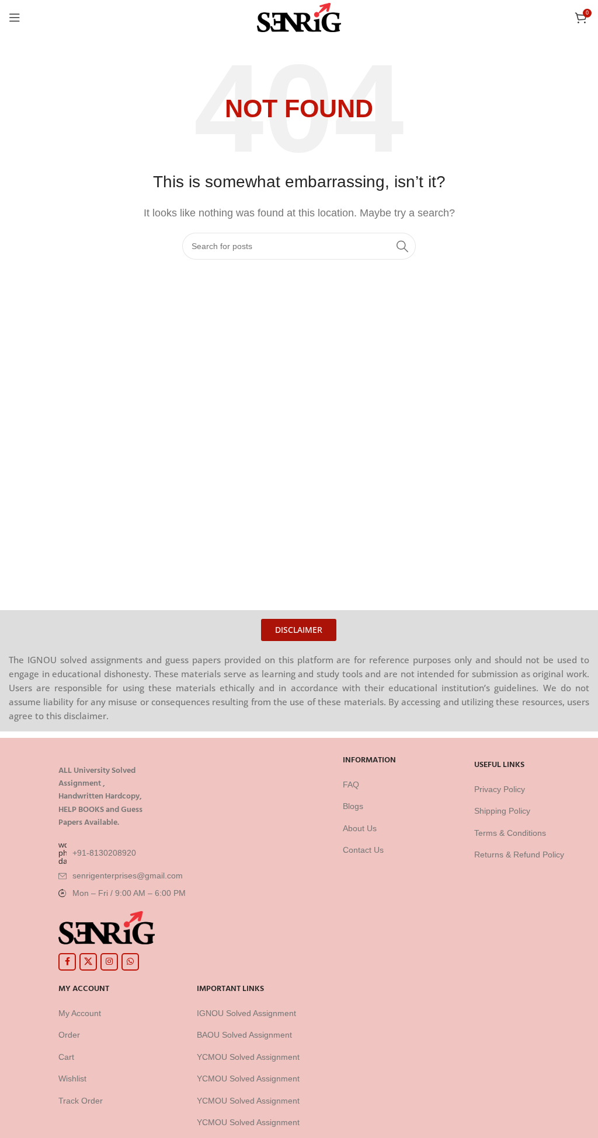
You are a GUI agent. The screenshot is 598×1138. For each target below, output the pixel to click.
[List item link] (186, 853)
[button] (298, 630)
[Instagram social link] (109, 962)
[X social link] (88, 962)
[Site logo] (299, 17)
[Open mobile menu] (14, 17)
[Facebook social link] (67, 962)
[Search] (402, 246)
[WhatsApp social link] (130, 962)
